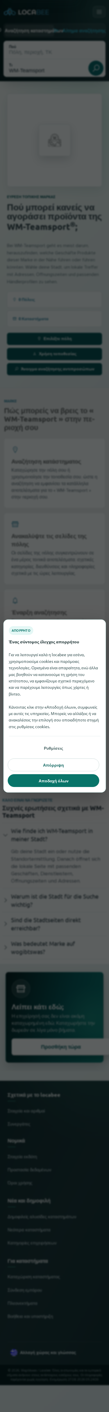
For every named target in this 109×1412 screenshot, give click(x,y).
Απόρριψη (53, 764)
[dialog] (54, 706)
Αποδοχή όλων (54, 780)
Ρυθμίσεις (53, 748)
